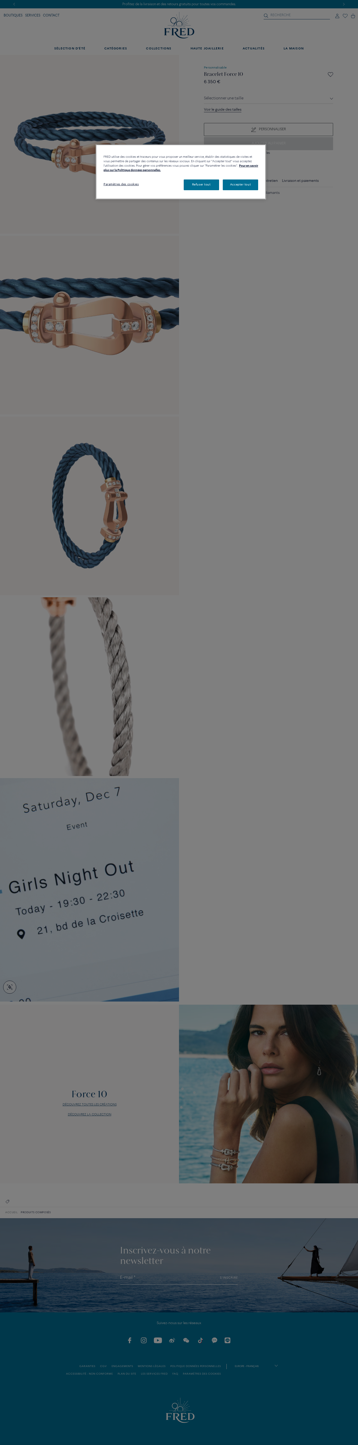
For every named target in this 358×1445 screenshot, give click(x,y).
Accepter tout (240, 184)
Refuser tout (201, 184)
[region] (181, 171)
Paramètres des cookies (121, 184)
